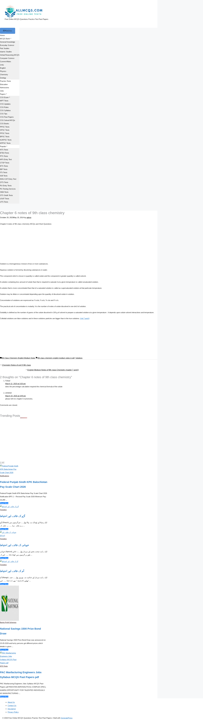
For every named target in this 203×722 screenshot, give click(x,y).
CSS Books (4, 124)
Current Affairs (5, 62)
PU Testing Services (8, 189)
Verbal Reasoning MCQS (9, 55)
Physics (3, 71)
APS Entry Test (6, 159)
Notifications (4, 476)
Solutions (78, 358)
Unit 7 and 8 (84, 318)
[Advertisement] (78, 244)
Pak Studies (4, 48)
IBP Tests (3, 169)
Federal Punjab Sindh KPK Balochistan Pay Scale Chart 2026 (23, 484)
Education (4, 84)
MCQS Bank (5, 39)
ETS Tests (4, 166)
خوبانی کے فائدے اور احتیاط (14, 545)
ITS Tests (3, 172)
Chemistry (4, 75)
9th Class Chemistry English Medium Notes (18, 358)
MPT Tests (4, 101)
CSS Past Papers (7, 117)
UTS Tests (4, 202)
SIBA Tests (4, 192)
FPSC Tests (4, 133)
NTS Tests (4, 150)
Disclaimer (12, 709)
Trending (3, 510)
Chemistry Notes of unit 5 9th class (16, 365)
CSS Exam (4, 97)
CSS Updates (5, 104)
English (3, 68)
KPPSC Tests (5, 143)
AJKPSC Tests (6, 140)
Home (2, 35)
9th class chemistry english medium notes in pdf (56, 358)
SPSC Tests (4, 130)
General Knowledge (7, 42)
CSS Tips (3, 114)
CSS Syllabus (5, 110)
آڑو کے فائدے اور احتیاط (12, 516)
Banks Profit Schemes (8, 622)
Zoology (3, 78)
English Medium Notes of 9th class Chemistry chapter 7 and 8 (52, 370)
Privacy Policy (13, 712)
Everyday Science (7, 45)
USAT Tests (4, 199)
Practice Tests (5, 81)
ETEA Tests (4, 153)
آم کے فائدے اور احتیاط (12, 571)
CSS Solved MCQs (7, 120)
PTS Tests (4, 156)
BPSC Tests (4, 137)
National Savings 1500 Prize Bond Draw (20, 631)
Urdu (2, 65)
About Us (11, 702)
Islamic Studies (6, 52)
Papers (3, 94)
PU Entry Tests (6, 186)
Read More (4, 503)
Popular (3, 146)
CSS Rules (4, 107)
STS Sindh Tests (6, 195)
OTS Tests (4, 182)
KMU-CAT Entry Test (8, 179)
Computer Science (7, 58)
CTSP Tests (4, 163)
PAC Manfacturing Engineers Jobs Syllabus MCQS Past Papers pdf (20, 675)
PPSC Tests (4, 127)
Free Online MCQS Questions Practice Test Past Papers (26, 19)
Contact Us (12, 706)
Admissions (4, 88)
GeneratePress (66, 718)
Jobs (2, 91)
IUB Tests (4, 176)
